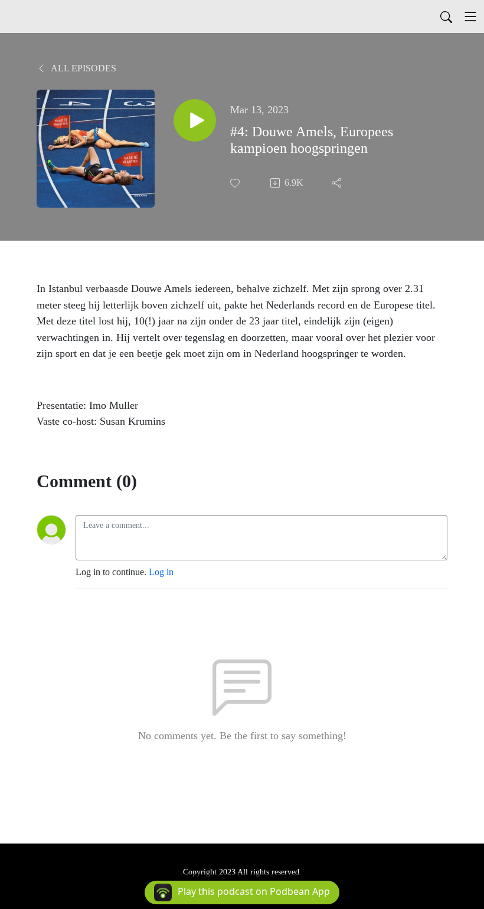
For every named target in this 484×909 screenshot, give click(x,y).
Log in (161, 572)
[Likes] (236, 183)
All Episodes (82, 68)
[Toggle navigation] (470, 16)
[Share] (338, 183)
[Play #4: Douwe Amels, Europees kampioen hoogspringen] (195, 120)
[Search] (446, 16)
